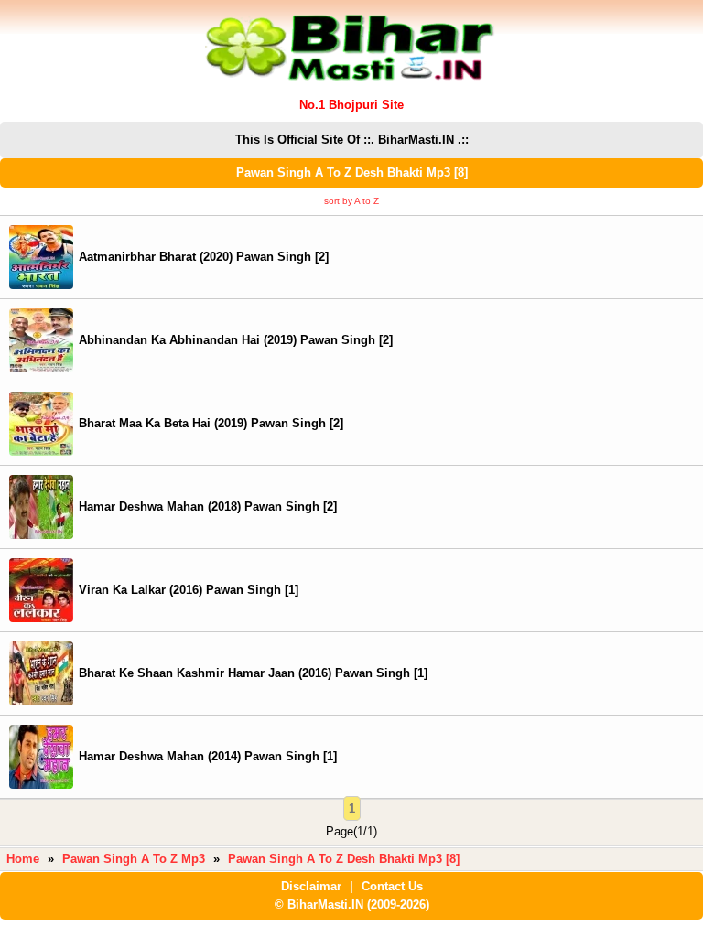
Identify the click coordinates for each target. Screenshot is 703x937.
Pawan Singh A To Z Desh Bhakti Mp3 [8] (344, 859)
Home (22, 859)
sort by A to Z (351, 201)
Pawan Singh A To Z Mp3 (133, 859)
